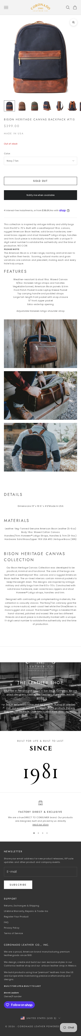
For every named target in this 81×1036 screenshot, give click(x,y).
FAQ (6, 922)
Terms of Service (13, 933)
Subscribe (18, 884)
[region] (40, 813)
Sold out (40, 181)
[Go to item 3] (34, 105)
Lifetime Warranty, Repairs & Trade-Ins (26, 911)
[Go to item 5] (59, 105)
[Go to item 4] (47, 105)
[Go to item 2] (22, 105)
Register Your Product (16, 916)
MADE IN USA (14, 133)
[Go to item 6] (72, 105)
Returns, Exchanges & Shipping (21, 905)
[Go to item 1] (9, 105)
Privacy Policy (11, 927)
